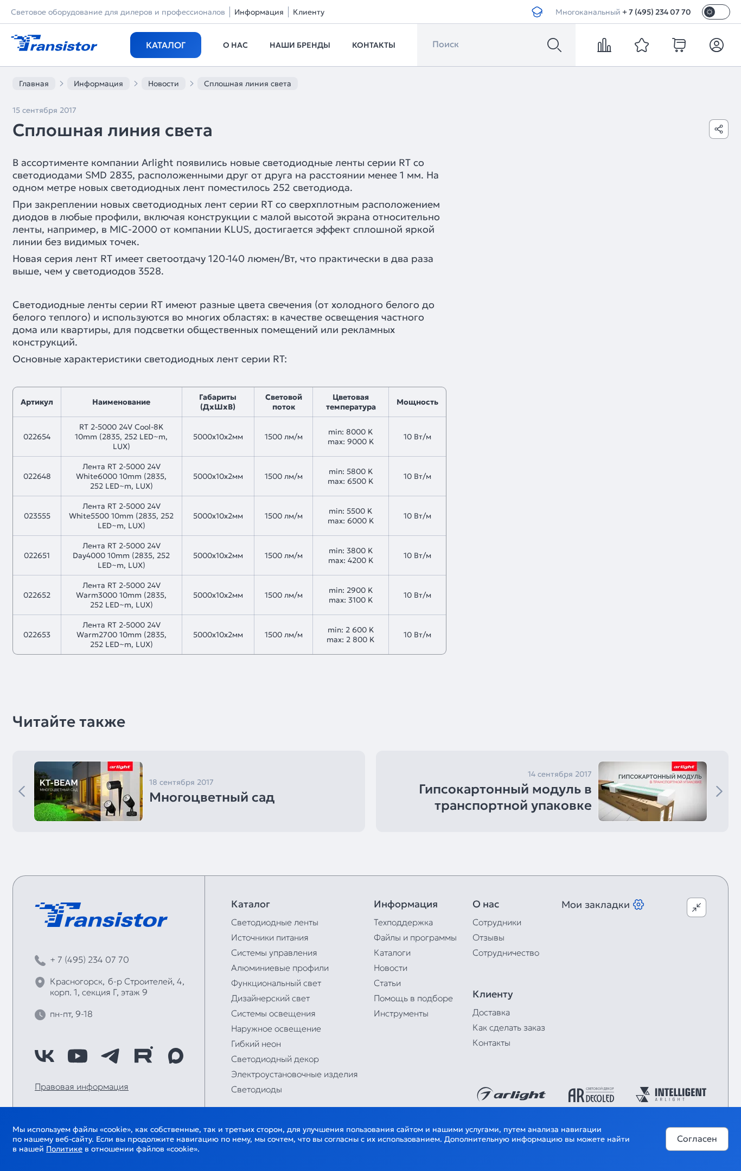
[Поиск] (554, 45)
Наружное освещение (276, 1028)
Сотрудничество (505, 952)
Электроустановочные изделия (294, 1073)
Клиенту (308, 12)
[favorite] (641, 45)
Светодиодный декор (275, 1058)
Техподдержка (403, 922)
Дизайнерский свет (270, 998)
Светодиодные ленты (274, 922)
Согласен (697, 1138)
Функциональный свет (276, 982)
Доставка (491, 1012)
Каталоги (392, 952)
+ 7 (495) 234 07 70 (656, 12)
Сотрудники (496, 922)
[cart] (679, 45)
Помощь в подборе (413, 998)
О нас (235, 45)
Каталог (166, 45)
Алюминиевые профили (280, 967)
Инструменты (401, 1013)
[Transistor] (54, 41)
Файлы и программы (415, 937)
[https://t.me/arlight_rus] (110, 1056)
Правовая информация (82, 1086)
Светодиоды (256, 1089)
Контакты (373, 45)
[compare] (604, 45)
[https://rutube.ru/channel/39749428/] (143, 1056)
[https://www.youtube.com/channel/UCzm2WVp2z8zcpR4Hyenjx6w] (77, 1056)
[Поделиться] (719, 129)
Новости (390, 967)
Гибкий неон (256, 1043)
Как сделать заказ (508, 1027)
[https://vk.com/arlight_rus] (44, 1056)
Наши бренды (300, 45)
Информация (259, 12)
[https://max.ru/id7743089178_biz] (176, 1056)
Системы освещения (273, 1013)
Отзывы (488, 937)
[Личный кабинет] (716, 45)
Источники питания (270, 937)
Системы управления (274, 952)
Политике (64, 1149)
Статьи (387, 982)
